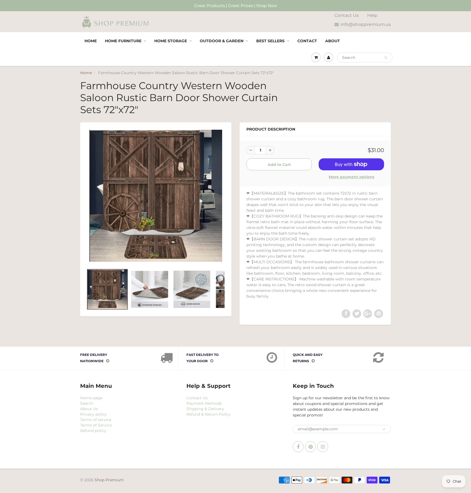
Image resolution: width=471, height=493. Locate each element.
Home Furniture (123, 40)
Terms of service (95, 419)
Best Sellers (270, 40)
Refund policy (93, 430)
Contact (307, 40)
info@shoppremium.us (365, 24)
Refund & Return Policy (208, 414)
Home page (91, 397)
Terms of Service (96, 425)
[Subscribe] (384, 429)
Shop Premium (109, 479)
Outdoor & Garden (221, 40)
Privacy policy (93, 414)
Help (372, 15)
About (332, 40)
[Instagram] (322, 446)
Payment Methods (204, 403)
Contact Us (346, 15)
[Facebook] (298, 446)
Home (90, 40)
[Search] (386, 57)
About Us (89, 408)
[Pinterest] (310, 446)
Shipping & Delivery (205, 408)
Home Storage (170, 40)
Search (86, 403)
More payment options (351, 176)
